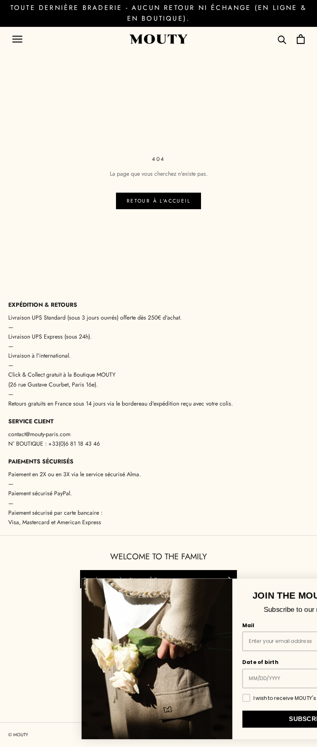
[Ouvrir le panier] (301, 39)
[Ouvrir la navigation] (17, 39)
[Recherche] (282, 39)
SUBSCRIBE (241, 719)
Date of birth (194, 662)
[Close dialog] (308, 587)
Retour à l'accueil (158, 201)
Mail (182, 625)
